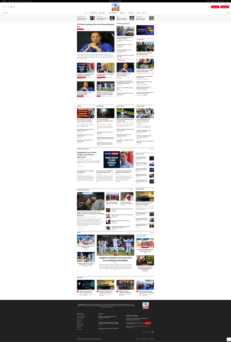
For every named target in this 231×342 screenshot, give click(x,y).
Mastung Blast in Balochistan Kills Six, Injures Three (125, 120)
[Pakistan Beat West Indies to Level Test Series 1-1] (86, 240)
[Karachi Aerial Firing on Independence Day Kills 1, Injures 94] (105, 113)
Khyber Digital (98, 338)
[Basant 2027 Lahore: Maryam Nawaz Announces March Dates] (86, 113)
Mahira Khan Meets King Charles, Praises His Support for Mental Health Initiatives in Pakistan (112, 203)
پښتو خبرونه (224, 7)
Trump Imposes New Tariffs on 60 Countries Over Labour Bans (142, 219)
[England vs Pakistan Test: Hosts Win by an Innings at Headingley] (131, 18)
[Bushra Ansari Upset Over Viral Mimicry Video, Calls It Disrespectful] (108, 216)
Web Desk (85, 249)
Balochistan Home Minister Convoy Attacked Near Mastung (124, 135)
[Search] (227, 13)
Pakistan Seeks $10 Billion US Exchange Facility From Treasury (142, 225)
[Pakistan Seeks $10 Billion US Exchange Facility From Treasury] (151, 226)
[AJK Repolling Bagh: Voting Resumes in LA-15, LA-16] (145, 113)
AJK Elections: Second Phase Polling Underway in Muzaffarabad (143, 136)
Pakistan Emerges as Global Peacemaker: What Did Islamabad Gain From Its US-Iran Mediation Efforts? (109, 323)
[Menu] (228, 13)
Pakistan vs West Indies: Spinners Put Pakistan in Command (85, 264)
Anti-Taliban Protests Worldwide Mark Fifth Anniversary (144, 53)
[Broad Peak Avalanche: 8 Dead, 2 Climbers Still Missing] (145, 243)
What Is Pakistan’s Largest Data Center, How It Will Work (142, 163)
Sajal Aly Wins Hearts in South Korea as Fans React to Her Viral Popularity (126, 203)
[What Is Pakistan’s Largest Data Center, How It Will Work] (151, 164)
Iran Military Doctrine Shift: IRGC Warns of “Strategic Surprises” (124, 171)
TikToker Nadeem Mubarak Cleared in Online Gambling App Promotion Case (121, 227)
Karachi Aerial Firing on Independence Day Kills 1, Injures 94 (105, 121)
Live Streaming (131, 12)
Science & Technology (84, 294)
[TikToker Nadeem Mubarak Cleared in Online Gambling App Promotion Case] (108, 228)
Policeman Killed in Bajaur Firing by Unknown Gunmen (125, 38)
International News (93, 12)
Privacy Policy (213, 1)
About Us (207, 1)
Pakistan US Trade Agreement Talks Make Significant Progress (142, 213)
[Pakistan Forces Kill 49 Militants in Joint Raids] (151, 18)
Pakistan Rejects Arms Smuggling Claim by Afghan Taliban (144, 70)
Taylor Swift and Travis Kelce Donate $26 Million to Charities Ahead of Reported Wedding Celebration (90, 213)
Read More (80, 166)
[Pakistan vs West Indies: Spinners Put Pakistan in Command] (86, 257)
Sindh (98, 124)
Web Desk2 (145, 271)
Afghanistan (122, 12)
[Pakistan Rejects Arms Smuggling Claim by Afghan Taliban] (145, 64)
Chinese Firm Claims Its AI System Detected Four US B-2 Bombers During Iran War (142, 180)
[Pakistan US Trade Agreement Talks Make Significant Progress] (151, 214)
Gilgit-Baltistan (141, 236)
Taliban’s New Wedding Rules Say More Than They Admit (144, 82)
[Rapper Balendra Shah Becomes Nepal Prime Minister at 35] (108, 222)
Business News (140, 189)
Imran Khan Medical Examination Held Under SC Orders (125, 94)
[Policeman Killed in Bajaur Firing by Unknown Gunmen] (125, 31)
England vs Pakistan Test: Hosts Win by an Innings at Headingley (121, 19)
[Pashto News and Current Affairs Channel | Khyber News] (115, 6)
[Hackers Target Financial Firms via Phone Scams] (151, 158)
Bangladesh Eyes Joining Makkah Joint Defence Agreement (19, 1)
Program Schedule (221, 1)
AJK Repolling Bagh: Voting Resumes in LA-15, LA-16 (143, 120)
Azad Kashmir (139, 122)
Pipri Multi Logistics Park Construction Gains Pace (105, 132)
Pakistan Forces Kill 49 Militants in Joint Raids (140, 19)
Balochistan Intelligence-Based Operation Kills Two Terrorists (125, 130)
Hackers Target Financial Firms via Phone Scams (141, 157)
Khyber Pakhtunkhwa (112, 12)
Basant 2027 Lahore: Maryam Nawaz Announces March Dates (84, 120)
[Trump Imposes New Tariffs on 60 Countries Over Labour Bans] (151, 220)
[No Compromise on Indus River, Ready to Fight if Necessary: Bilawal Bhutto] (145, 260)
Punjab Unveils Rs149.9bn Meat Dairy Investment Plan (84, 141)
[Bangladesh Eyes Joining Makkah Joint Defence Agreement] (92, 18)
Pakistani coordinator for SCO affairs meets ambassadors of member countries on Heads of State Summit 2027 (125, 82)
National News (102, 12)
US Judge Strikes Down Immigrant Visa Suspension (105, 74)
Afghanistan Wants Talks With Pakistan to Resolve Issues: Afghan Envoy (145, 93)
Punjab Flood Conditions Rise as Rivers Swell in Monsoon (85, 135)
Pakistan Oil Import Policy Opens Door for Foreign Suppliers (144, 203)
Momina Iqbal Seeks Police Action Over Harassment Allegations (122, 209)
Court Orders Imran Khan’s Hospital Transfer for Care (124, 45)
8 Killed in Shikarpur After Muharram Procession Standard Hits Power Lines (105, 143)
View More (131, 189)
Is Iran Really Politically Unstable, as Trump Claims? (109, 328)
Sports (227, 1)
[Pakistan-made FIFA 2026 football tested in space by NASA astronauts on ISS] (151, 176)
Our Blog (138, 12)
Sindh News (100, 106)
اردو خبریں (215, 7)
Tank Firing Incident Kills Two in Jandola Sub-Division (125, 56)
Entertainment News (81, 217)
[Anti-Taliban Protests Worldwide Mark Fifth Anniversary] (145, 47)
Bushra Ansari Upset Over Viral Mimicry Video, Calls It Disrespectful (122, 215)
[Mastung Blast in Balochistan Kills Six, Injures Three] (125, 113)
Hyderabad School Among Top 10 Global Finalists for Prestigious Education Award (105, 138)
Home (86, 12)
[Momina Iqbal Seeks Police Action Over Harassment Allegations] (108, 210)
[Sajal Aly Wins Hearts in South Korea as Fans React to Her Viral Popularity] (126, 196)
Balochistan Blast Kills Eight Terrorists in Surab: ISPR (125, 140)
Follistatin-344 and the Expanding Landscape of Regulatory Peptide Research (108, 317)
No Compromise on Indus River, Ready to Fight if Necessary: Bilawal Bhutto (145, 268)
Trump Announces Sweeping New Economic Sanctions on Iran (104, 171)
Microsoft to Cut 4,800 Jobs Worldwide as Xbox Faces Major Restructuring (141, 169)
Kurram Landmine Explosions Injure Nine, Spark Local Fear (124, 50)
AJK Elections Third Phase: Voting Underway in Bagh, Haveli (143, 131)
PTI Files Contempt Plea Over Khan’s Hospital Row (102, 19)
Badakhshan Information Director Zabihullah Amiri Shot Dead (143, 88)
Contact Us (144, 12)
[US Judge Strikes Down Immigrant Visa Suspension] (105, 68)
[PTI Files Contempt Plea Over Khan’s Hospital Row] (112, 18)
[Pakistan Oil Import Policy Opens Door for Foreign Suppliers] (145, 196)
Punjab (79, 106)
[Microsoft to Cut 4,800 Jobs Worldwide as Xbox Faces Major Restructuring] (151, 170)
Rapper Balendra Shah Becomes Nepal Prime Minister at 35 (121, 221)
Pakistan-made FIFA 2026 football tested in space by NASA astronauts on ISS (141, 175)
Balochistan (120, 106)
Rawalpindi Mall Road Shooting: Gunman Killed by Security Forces (85, 130)
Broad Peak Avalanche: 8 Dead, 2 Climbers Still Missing (144, 142)
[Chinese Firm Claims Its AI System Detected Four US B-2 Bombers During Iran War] (151, 181)
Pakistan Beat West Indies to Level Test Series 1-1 (85, 246)
